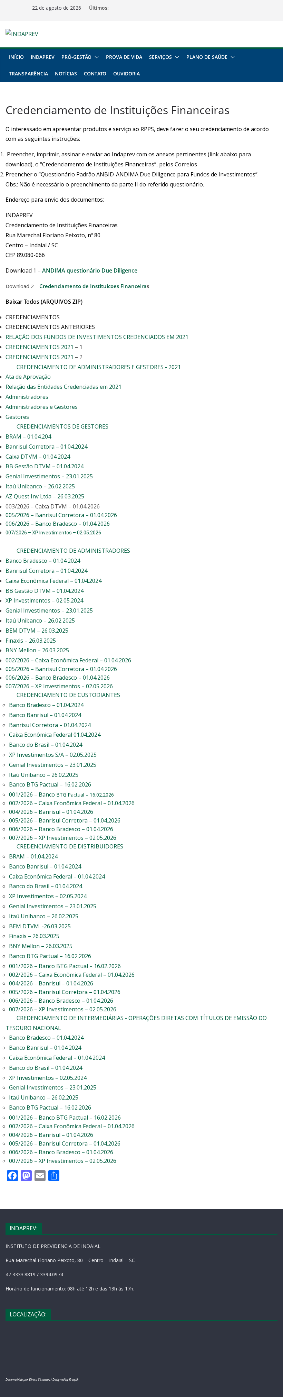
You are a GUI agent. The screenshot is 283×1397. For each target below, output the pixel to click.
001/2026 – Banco (61, 794)
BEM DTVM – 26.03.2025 (37, 630)
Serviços (160, 57)
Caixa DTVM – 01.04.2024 (38, 456)
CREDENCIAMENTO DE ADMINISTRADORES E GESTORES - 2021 (99, 367)
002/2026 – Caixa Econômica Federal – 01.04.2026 (68, 660)
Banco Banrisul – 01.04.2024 (45, 715)
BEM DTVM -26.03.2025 (40, 926)
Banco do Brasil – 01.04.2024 (45, 744)
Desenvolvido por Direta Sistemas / (29, 1379)
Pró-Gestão (76, 57)
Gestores (17, 417)
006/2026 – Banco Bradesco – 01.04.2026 (58, 523)
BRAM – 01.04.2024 (33, 856)
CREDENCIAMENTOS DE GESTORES (62, 426)
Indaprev (43, 57)
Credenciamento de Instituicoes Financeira (93, 286)
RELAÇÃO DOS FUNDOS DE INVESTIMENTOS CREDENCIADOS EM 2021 (97, 337)
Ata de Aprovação (28, 376)
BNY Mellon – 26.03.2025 (37, 650)
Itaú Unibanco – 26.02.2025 (40, 486)
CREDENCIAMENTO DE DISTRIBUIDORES (70, 846)
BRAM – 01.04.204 (28, 436)
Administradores (27, 397)
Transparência (28, 73)
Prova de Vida (124, 57)
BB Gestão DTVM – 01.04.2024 (45, 466)
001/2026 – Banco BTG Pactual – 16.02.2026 (65, 966)
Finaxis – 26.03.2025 (31, 640)
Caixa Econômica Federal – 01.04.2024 (53, 581)
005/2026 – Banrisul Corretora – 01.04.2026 (61, 515)
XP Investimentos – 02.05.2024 (44, 600)
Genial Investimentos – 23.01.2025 (49, 476)
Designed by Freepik (65, 1379)
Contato (95, 73)
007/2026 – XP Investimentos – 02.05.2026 (60, 686)
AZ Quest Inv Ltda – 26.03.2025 (45, 496)
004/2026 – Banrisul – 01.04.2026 (51, 812)
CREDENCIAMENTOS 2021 (40, 347)
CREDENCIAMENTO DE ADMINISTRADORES (73, 550)
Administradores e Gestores (42, 407)
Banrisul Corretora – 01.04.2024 (46, 446)
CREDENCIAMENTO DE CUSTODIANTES (68, 695)
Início (16, 57)
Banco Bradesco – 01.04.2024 (43, 560)
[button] (95, 57)
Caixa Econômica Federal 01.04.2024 (54, 734)
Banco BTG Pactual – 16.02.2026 (50, 784)
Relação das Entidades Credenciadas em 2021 (63, 386)
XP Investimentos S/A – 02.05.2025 (53, 755)
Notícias (66, 73)
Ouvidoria (126, 73)
